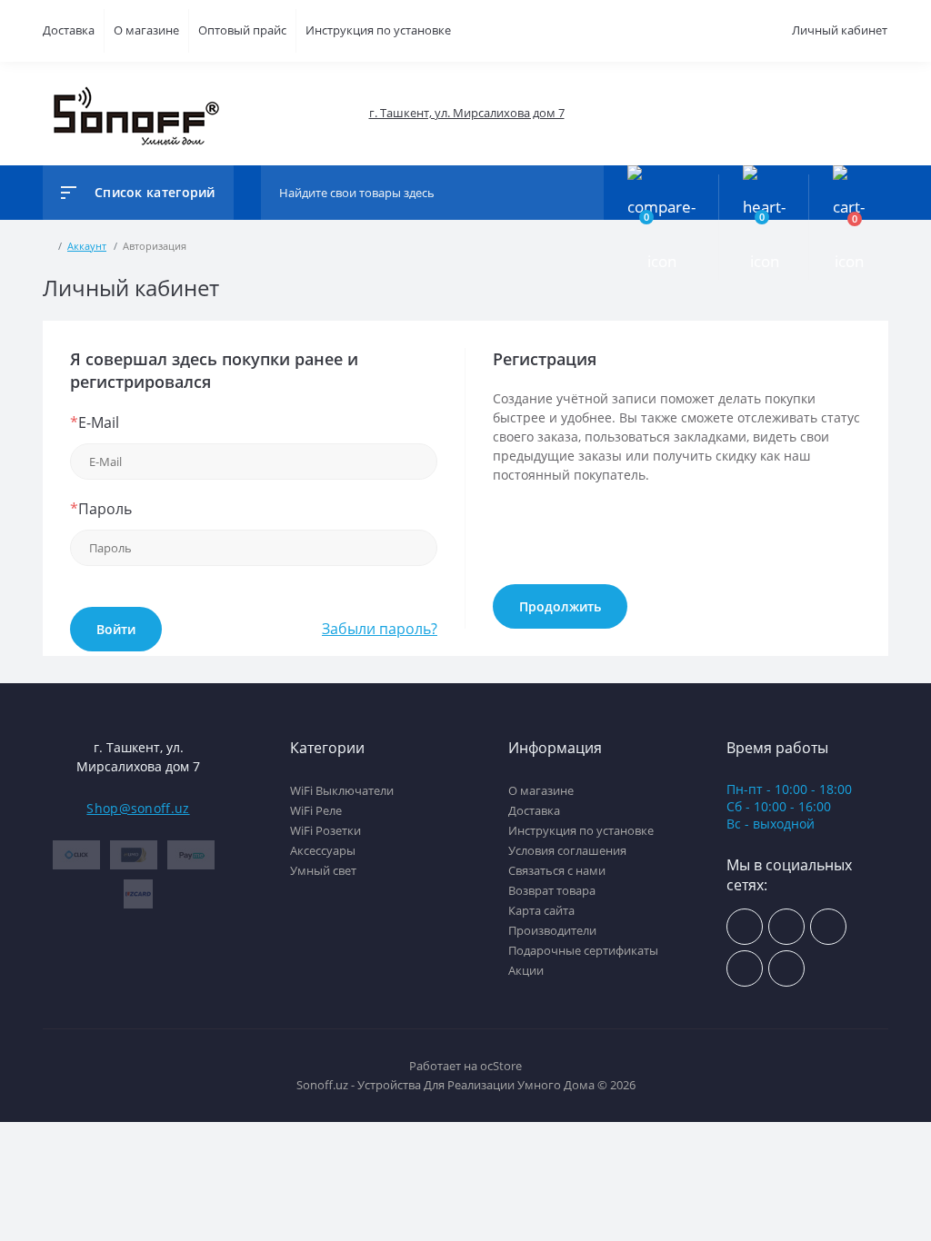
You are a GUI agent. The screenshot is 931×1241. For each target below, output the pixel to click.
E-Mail (94, 422)
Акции (526, 970)
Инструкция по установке (378, 30)
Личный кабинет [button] (839, 30)
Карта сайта (541, 910)
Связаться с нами (557, 870)
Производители (552, 930)
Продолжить (560, 606)
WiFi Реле (316, 810)
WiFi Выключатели (342, 790)
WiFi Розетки (325, 830)
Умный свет (323, 870)
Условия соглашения (567, 850)
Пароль (101, 509)
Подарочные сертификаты (583, 950)
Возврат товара (552, 890)
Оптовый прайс (242, 30)
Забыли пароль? (379, 629)
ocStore (501, 1065)
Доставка (69, 30)
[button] (466, 113)
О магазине (146, 30)
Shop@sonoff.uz (137, 808)
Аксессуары (322, 850)
